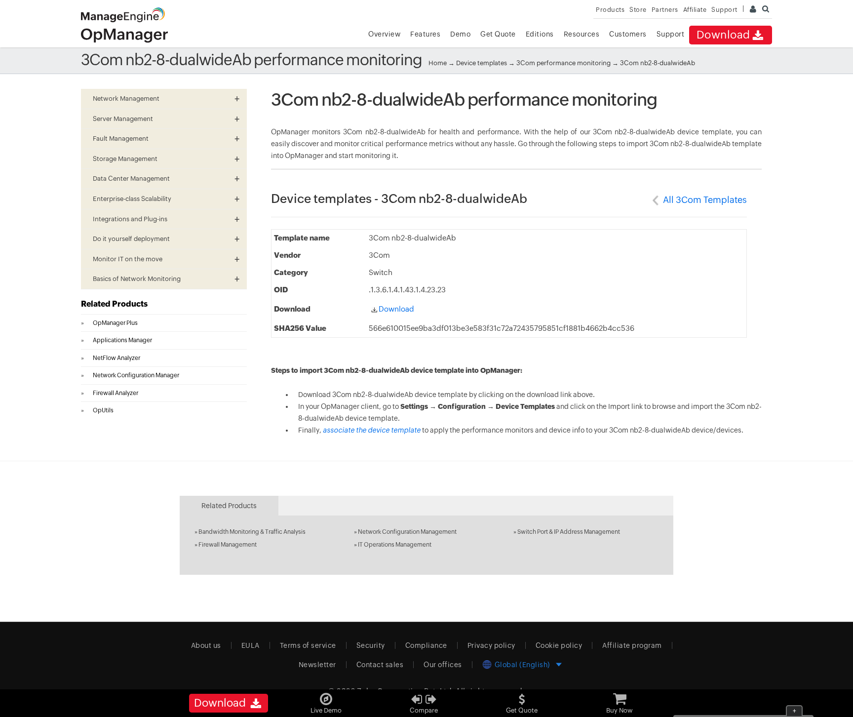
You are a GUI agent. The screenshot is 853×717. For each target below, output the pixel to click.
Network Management (126, 98)
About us (206, 645)
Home (437, 63)
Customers (628, 34)
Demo (460, 34)
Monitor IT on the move (127, 259)
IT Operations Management (394, 544)
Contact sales (380, 664)
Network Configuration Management (407, 531)
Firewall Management (227, 544)
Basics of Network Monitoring (137, 278)
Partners (665, 9)
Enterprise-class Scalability (132, 198)
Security (370, 645)
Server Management (123, 118)
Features (425, 34)
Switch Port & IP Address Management (568, 531)
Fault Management (121, 138)
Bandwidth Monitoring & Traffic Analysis (252, 531)
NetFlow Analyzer (116, 358)
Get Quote (498, 34)
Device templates (481, 63)
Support (671, 34)
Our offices (443, 664)
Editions (540, 34)
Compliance (426, 645)
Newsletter (317, 664)
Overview (384, 34)
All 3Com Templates (705, 200)
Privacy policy (491, 645)
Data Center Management (131, 178)
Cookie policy (559, 645)
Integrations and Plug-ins (130, 219)
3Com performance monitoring (564, 63)
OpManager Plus (115, 322)
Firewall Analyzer (115, 393)
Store (638, 9)
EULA (250, 645)
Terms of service (308, 645)
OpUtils (103, 410)
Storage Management (125, 158)
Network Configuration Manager (136, 375)
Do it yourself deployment (131, 238)
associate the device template (372, 430)
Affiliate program (632, 645)
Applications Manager (122, 340)
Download (723, 35)
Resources (582, 34)
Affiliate (695, 9)
